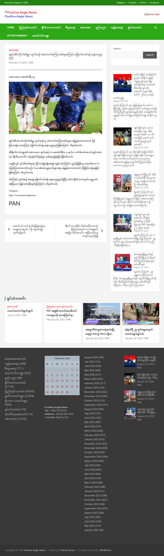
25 (52, 392)
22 (72, 386)
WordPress (105, 550)
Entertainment (17, 35)
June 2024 (89, 469)
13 (62, 381)
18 (52, 386)
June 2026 (89, 366)
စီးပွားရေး (70, 27)
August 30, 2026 (145, 364)
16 (77, 381)
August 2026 (91, 357)
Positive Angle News (19, 16)
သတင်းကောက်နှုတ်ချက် (20, 311)
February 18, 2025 (55, 319)
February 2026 (91, 383)
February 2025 (91, 435)
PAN (31, 62)
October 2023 (91, 504)
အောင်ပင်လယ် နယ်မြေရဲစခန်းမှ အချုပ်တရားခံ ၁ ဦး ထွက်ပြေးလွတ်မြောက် (29, 229)
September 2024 (93, 456)
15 (72, 381)
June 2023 (89, 521)
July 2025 (89, 413)
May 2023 (89, 525)
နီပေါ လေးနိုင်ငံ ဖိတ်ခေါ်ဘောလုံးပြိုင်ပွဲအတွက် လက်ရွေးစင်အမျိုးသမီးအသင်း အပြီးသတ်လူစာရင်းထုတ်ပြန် (81, 231)
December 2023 (92, 495)
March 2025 (90, 430)
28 (67, 392)
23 (77, 386)
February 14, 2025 (18, 62)
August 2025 (91, 409)
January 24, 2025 (133, 338)
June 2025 (89, 417)
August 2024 (91, 461)
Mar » (77, 399)
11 (52, 381)
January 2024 (91, 491)
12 (57, 381)
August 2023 (91, 512)
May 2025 (89, 422)
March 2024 (90, 482)
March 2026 (90, 379)
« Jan (47, 399)
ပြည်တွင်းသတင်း (28, 27)
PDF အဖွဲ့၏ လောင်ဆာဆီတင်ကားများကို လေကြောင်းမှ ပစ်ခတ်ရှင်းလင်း (61, 315)
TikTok (143, 2)
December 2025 (92, 391)
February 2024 (91, 486)
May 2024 (89, 474)
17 (47, 386)
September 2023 (93, 508)
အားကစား (85, 27)
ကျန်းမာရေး (117, 27)
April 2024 (89, 478)
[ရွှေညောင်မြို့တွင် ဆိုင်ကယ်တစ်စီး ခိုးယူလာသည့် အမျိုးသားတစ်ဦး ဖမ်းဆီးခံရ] (122, 183)
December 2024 (92, 443)
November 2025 (92, 396)
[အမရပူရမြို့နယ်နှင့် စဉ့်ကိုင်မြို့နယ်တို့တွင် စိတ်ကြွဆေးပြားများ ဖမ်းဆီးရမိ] (122, 263)
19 (57, 386)
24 (47, 392)
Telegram (120, 2)
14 (67, 381)
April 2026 (89, 374)
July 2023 (89, 517)
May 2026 (89, 370)
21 (67, 386)
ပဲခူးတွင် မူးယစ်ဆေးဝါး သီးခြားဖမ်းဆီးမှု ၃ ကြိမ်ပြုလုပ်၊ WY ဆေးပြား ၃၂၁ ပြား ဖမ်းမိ (144, 221)
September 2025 (93, 404)
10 (47, 381)
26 (57, 392)
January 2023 (91, 530)
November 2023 (92, 499)
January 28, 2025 (94, 338)
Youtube (132, 2)
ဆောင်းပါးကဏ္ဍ (40, 35)
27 (62, 392)
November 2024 (92, 448)
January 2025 (91, 439)
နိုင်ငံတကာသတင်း (51, 27)
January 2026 (91, 387)
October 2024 (91, 452)
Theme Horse (67, 550)
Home (10, 27)
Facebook (154, 2)
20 (62, 386)
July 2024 (89, 465)
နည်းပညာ (101, 27)
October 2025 (91, 400)
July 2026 (89, 361)
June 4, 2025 (13, 315)
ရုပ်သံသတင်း (135, 27)
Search (117, 48)
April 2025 (89, 426)
